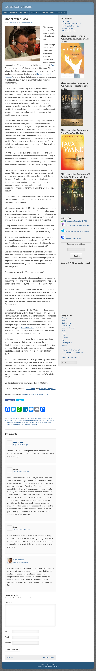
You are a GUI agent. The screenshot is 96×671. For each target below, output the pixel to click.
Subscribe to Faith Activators (72, 357)
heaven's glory (8, 420)
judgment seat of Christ (42, 420)
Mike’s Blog (24, 13)
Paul (63, 335)
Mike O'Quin (13, 22)
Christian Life (66, 323)
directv (37, 418)
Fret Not (10, 657)
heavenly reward (17, 420)
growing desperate (47, 418)
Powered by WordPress (44, 666)
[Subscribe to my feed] (67, 221)
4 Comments (27, 424)
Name (7, 631)
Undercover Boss (9, 424)
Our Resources (67, 355)
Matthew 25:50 (12, 422)
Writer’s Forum (48, 13)
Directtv (32, 418)
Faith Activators (18, 6)
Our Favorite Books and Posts (72, 352)
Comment (9, 602)
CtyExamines (18, 560)
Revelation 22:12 (36, 422)
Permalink (34, 424)
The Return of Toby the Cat (71, 23)
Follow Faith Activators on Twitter (77, 232)
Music (64, 333)
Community (66, 325)
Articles (13, 418)
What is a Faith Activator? (71, 350)
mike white (20, 422)
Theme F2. (56, 666)
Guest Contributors (69, 328)
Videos (64, 345)
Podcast (13, 13)
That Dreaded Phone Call (70, 26)
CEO (28, 418)
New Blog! (65, 21)
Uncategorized (67, 343)
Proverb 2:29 (27, 422)
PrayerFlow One (67, 28)
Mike (17, 418)
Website (8, 642)
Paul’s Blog (35, 13)
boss (25, 418)
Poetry (64, 340)
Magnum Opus (28, 394)
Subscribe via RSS (80, 221)
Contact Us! (61, 13)
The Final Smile (41, 394)
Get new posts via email (73, 239)
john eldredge (32, 420)
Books (64, 320)
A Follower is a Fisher (69, 31)
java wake (25, 420)
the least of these (46, 422)
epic (40, 418)
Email (7, 637)
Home (6, 13)
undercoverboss (18, 424)
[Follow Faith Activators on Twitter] (63, 232)
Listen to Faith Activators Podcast (77, 225)
